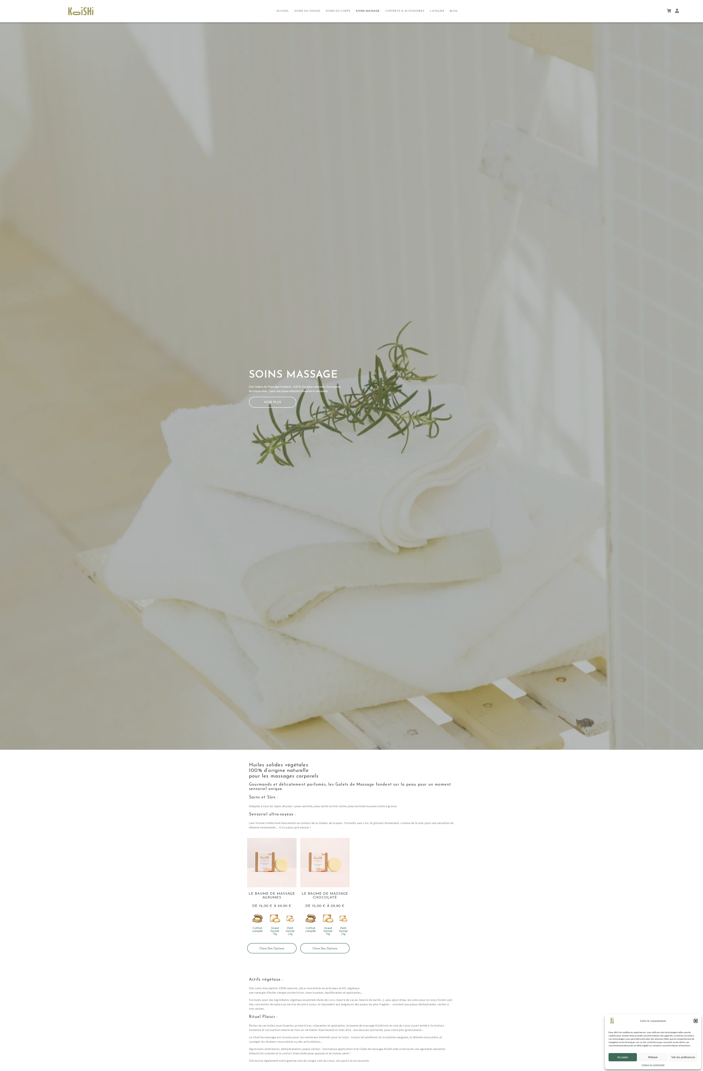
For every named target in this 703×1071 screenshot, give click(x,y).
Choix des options (271, 948)
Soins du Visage (307, 11)
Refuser (653, 1057)
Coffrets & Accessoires (404, 11)
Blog (454, 11)
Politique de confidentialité (653, 1065)
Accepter (622, 1057)
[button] (696, 1021)
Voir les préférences (683, 1057)
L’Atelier (437, 11)
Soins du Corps (338, 11)
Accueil (282, 11)
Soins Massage (368, 11)
